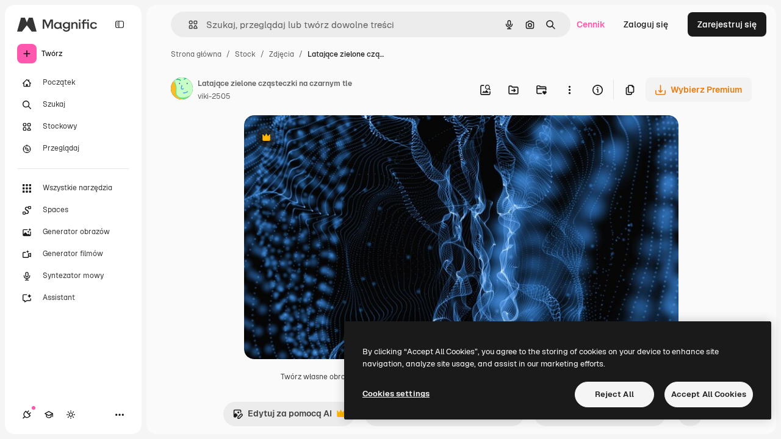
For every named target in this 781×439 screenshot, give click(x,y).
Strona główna (196, 54)
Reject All (614, 394)
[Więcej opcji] (569, 89)
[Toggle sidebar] (119, 24)
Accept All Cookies (708, 394)
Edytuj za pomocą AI (282, 417)
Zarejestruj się (727, 24)
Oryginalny (328, 139)
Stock (245, 54)
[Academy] (49, 414)
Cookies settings (396, 393)
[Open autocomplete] (188, 24)
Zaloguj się (646, 24)
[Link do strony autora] (182, 90)
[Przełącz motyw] (71, 414)
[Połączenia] (27, 414)
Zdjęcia (281, 54)
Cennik (591, 24)
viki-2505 (214, 96)
